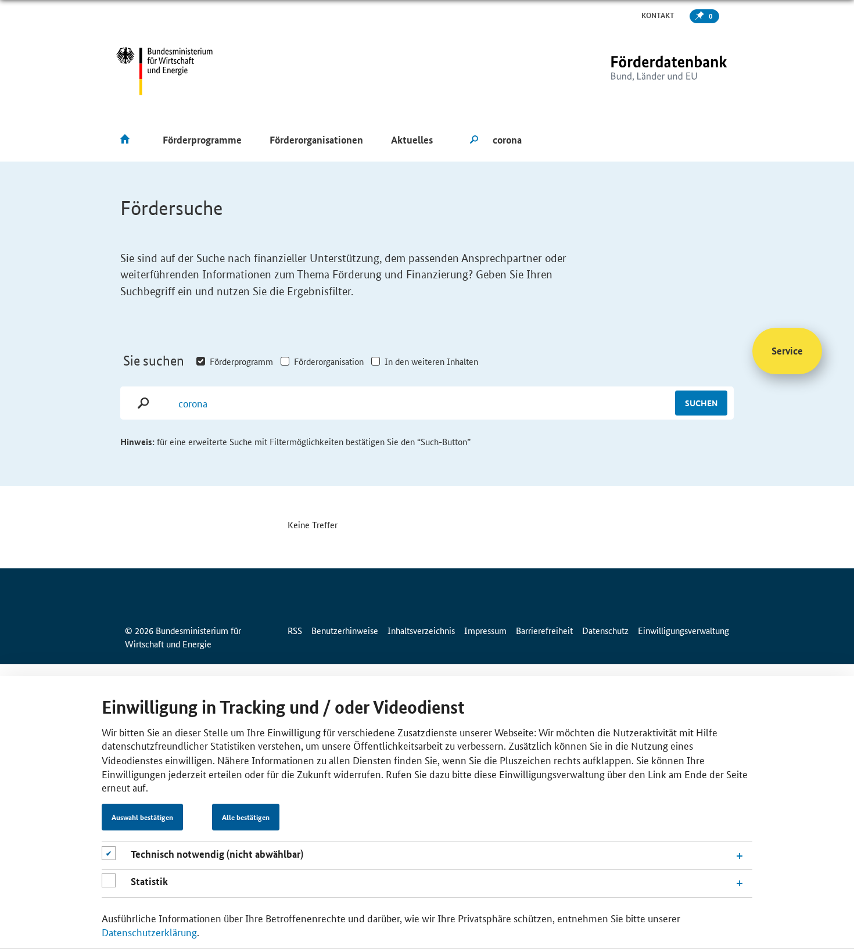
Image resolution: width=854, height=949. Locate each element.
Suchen (701, 403)
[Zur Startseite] (645, 71)
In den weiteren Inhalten (431, 361)
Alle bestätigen (246, 817)
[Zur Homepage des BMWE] (164, 71)
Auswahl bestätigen (142, 817)
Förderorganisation (329, 361)
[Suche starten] (474, 140)
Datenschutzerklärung (149, 932)
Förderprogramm (241, 361)
